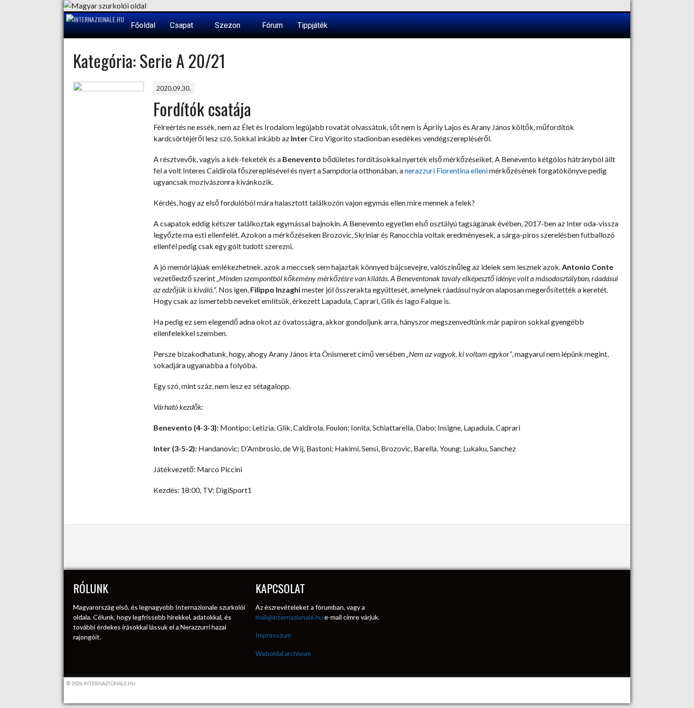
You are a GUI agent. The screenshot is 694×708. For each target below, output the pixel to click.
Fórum (272, 25)
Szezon (228, 25)
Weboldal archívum (283, 653)
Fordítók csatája (202, 108)
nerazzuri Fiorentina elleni (447, 170)
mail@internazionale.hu (289, 617)
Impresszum (273, 635)
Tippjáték (312, 25)
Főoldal (143, 25)
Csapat (182, 25)
